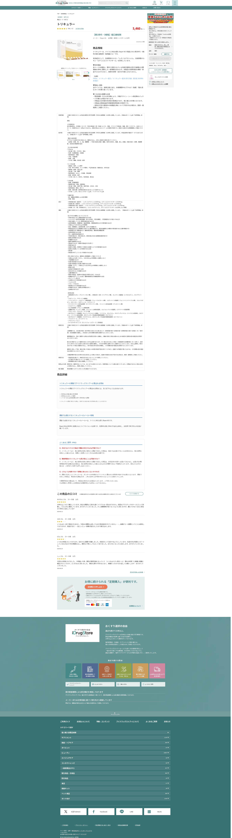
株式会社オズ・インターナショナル (82, 831)
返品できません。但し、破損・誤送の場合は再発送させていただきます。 (162, 46)
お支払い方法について (158, 82)
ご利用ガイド (65, 721)
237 (166, 768)
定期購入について (135, 606)
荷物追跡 (137, 825)
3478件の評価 (80, 28)
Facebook (103, 811)
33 (166, 758)
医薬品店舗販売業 (123, 825)
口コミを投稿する (134, 493)
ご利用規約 (65, 825)
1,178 (165, 737)
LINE (131, 811)
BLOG (159, 811)
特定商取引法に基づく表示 (103, 825)
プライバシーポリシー (81, 825)
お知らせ (144, 8)
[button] (74, 79)
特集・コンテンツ (103, 721)
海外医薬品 (64, 13)
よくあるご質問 (132, 8)
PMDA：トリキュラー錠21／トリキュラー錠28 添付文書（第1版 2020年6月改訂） (118, 79)
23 (166, 778)
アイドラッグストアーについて (113, 8)
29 (166, 788)
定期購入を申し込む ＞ (96, 587)
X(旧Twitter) (75, 811)
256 (166, 742)
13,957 (165, 752)
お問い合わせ (156, 8)
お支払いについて (83, 721)
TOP (58, 13)
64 (166, 763)
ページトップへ (115, 714)
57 (166, 783)
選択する (166, 54)
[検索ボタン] (127, 3)
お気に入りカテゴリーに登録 (160, 84)
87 (166, 747)
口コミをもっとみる (136, 572)
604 (166, 773)
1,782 (165, 798)
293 (166, 793)
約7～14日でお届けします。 (162, 42)
